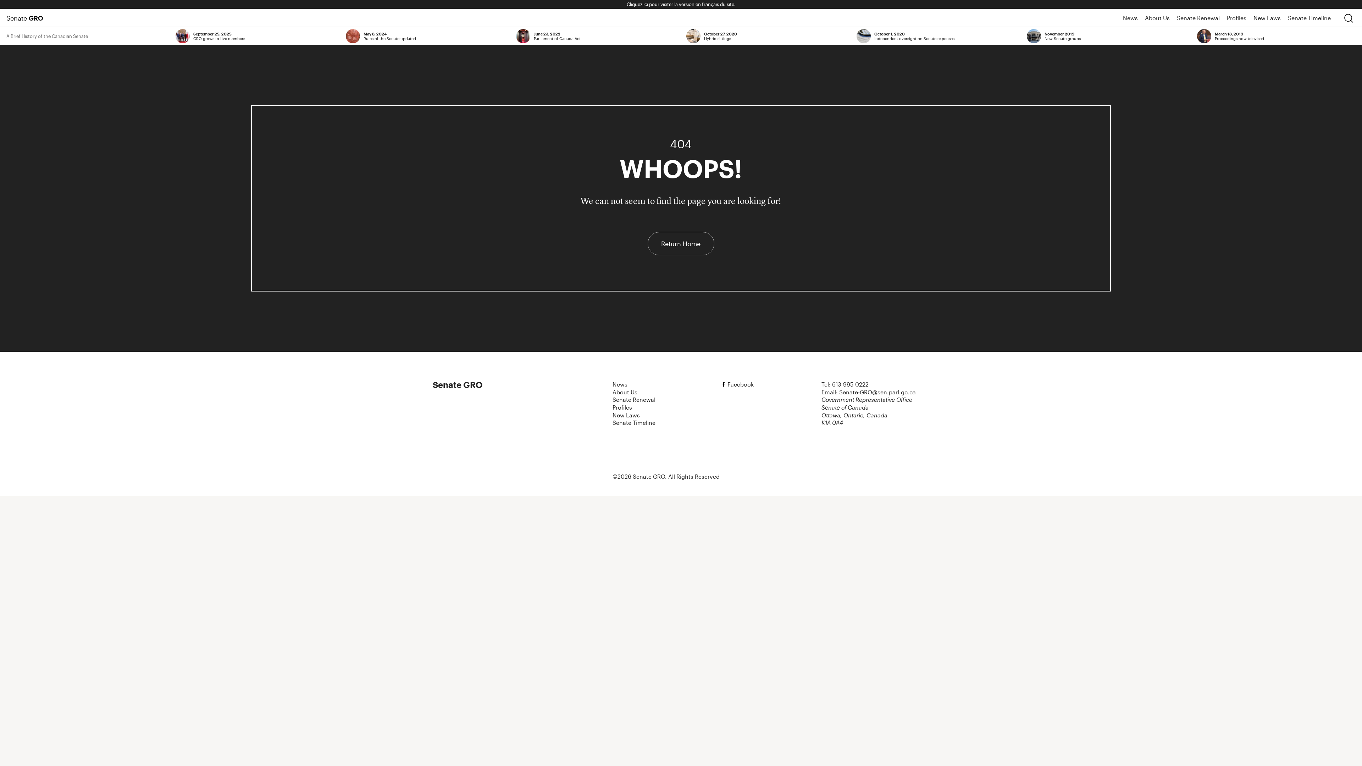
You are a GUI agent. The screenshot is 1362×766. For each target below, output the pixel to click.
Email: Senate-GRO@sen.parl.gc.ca (868, 392)
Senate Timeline (1309, 18)
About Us (1157, 18)
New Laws (1267, 18)
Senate (24, 18)
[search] (1348, 18)
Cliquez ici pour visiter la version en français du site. (681, 4)
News (1130, 18)
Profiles (1236, 18)
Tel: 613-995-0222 (845, 384)
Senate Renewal (1198, 18)
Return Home (681, 244)
